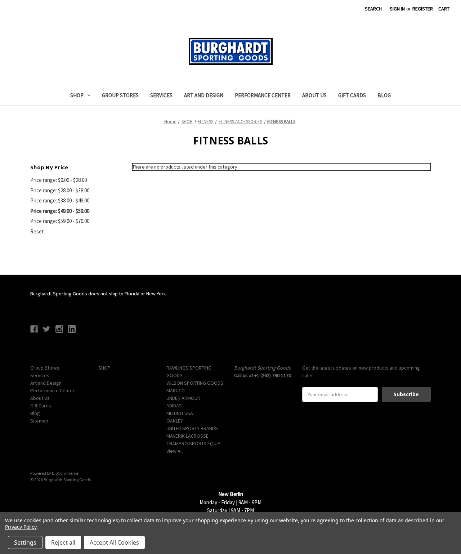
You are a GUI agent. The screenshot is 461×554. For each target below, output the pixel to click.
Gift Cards (352, 95)
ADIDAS (174, 405)
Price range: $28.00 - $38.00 (59, 190)
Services (161, 95)
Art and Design (203, 95)
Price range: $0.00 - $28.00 (58, 180)
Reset (37, 231)
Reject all (63, 542)
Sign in (397, 8)
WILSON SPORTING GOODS (194, 383)
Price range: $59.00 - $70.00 (59, 221)
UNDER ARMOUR (183, 398)
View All (174, 451)
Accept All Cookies (114, 542)
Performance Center (263, 95)
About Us (314, 95)
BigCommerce (65, 473)
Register (422, 8)
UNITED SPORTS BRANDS (192, 428)
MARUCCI (175, 390)
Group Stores (120, 95)
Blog (384, 95)
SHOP (77, 95)
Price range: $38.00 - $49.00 (59, 200)
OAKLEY (174, 420)
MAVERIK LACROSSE (187, 436)
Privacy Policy (20, 526)
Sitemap (39, 420)
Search (373, 8)
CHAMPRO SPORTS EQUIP (193, 443)
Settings (25, 542)
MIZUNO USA (179, 413)
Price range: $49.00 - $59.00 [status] (59, 210)
